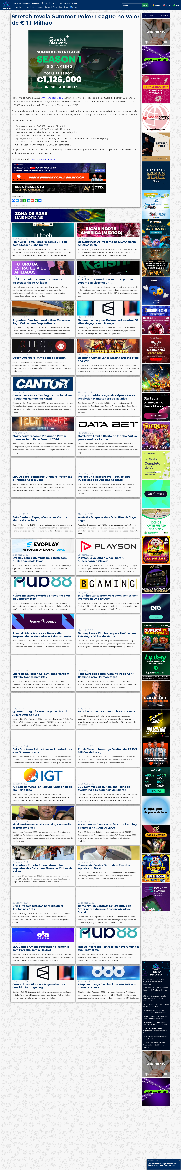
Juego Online (18, 7)
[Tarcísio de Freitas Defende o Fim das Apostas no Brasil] (108, 853)
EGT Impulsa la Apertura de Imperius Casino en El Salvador (154, 1011)
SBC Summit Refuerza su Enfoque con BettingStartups (156, 1005)
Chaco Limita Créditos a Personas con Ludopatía (155, 1038)
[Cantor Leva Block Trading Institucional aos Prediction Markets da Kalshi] (43, 384)
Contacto (35, 3)
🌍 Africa (73, 7)
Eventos (40, 7)
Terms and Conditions (22, 3)
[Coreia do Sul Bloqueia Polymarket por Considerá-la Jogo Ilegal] (43, 973)
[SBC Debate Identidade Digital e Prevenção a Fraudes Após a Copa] (43, 465)
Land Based (30, 7)
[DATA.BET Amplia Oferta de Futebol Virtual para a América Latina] (108, 424)
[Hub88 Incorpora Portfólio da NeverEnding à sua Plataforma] (108, 935)
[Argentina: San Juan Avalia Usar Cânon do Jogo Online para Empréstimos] (43, 308)
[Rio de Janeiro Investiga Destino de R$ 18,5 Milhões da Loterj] (108, 737)
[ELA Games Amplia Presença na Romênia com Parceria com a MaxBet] (43, 935)
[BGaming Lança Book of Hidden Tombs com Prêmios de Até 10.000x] (108, 584)
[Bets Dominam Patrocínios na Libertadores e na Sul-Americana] (43, 737)
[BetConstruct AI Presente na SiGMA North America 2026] (108, 230)
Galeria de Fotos (51, 7)
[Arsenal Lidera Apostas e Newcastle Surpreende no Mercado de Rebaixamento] (43, 621)
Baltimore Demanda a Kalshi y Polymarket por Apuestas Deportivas (154, 982)
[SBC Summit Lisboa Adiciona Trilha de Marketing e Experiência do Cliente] (108, 775)
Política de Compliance (68, 3)
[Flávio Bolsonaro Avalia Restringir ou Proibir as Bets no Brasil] (43, 813)
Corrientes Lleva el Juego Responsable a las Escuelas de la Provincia (155, 1031)
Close (179, 1160)
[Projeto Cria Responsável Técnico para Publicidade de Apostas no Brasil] (108, 465)
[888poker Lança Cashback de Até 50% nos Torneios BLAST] (108, 973)
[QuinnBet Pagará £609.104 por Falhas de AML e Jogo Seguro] (43, 700)
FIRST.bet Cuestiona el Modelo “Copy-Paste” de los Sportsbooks (155, 1024)
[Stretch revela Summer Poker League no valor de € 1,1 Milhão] (76, 61)
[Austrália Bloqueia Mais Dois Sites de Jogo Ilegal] (108, 506)
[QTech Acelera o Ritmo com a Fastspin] (43, 346)
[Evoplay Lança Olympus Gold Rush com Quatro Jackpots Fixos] (43, 546)
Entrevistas (63, 7)
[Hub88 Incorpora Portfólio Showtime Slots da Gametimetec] (43, 584)
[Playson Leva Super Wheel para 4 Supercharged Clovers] (108, 546)
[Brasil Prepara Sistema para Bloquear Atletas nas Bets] (43, 894)
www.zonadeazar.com (52, 98)
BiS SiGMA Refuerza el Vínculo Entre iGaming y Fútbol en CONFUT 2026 (154, 998)
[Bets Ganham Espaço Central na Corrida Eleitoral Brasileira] (43, 506)
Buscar (145, 5)
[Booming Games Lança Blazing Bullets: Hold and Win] (108, 346)
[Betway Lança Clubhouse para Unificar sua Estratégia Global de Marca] (108, 621)
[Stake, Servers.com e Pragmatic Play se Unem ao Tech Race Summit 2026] (43, 424)
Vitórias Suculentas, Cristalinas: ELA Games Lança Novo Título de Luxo (162, 1164)
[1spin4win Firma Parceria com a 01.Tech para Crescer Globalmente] (43, 230)
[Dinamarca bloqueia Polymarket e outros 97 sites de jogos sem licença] (108, 308)
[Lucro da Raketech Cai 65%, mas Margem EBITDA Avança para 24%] (43, 662)
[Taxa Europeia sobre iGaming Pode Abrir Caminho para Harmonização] (108, 662)
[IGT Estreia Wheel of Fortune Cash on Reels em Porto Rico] (43, 775)
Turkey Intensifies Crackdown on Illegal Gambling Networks (155, 1017)
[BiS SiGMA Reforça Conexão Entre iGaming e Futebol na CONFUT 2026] (108, 813)
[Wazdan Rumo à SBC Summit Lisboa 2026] (108, 700)
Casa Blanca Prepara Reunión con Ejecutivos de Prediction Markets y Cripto (156, 990)
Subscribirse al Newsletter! (155, 15)
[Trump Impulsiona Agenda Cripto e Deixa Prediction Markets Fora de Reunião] (108, 384)
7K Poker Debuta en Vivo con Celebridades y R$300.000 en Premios (154, 1045)
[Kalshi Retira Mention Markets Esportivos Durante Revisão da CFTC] (108, 268)
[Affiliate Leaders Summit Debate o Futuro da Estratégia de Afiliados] (43, 268)
